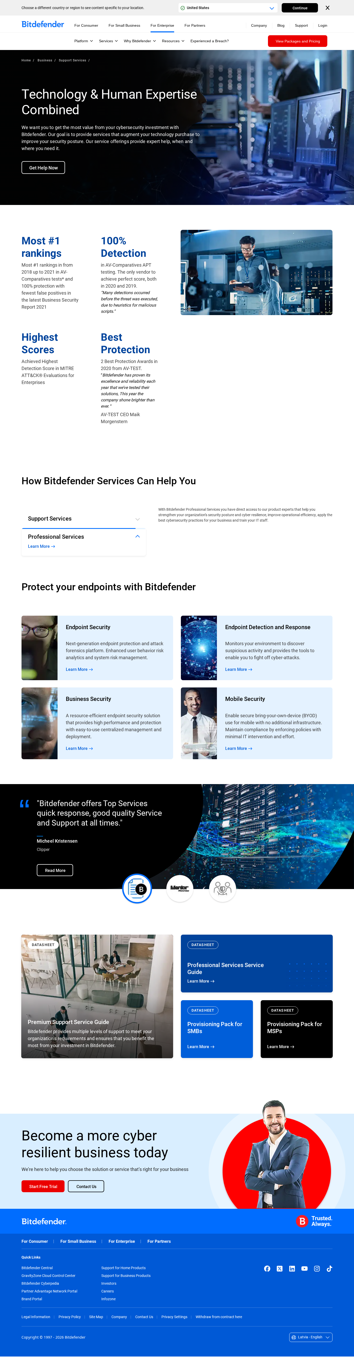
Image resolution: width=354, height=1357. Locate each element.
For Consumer (35, 1241)
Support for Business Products (126, 1276)
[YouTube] (304, 1269)
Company (119, 1317)
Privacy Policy (70, 1317)
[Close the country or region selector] (328, 7)
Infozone (108, 1299)
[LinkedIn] (292, 1269)
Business (45, 60)
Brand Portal (32, 1299)
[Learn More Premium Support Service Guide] (97, 997)
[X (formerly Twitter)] (280, 1269)
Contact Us (144, 1317)
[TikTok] (329, 1269)
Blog (281, 25)
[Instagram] (317, 1269)
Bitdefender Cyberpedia (40, 1284)
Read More (97, 648)
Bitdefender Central (37, 1268)
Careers (107, 1291)
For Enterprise (122, 1241)
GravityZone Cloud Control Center (48, 1276)
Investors (108, 1284)
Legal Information (36, 1317)
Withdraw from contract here (219, 1317)
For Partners (159, 1241)
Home (26, 60)
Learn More (257, 964)
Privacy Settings (174, 1317)
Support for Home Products (123, 1268)
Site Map (96, 1317)
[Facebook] (267, 1269)
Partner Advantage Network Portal (49, 1291)
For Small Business (78, 1241)
